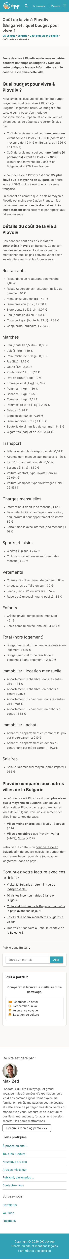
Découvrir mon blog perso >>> (26, 1128)
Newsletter (10, 1205)
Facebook (9, 1220)
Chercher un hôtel (25, 1002)
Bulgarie (22, 35)
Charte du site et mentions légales (34, 1246)
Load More (34, 1039)
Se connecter (39, 6)
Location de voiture (25, 1014)
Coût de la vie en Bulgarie (44, 35)
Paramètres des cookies (34, 1250)
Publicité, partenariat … (18, 1177)
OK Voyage (9, 35)
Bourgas (59, 823)
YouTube (8, 1213)
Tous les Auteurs (14, 1154)
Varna (55, 833)
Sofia (21, 838)
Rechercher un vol (25, 1006)
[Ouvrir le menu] (64, 6)
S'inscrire (55, 6)
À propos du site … (15, 1146)
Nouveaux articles (15, 1161)
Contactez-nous (13, 1185)
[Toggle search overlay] (26, 6)
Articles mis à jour (15, 1169)
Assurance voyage (24, 1010)
